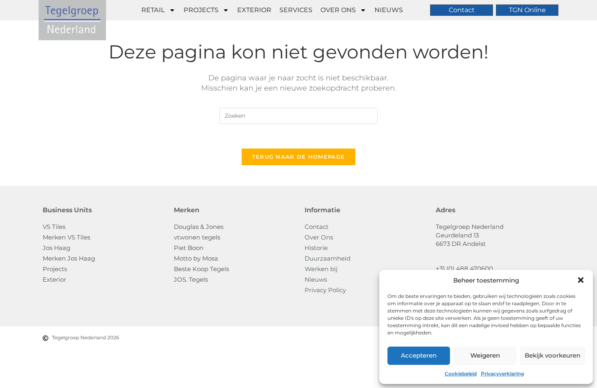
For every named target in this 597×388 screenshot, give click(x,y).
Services (295, 10)
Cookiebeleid (461, 374)
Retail (153, 10)
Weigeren (485, 355)
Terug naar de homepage (298, 156)
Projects (201, 10)
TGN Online (527, 10)
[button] (581, 280)
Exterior (254, 10)
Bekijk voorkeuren (552, 355)
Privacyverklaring (502, 374)
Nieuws (388, 10)
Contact (462, 10)
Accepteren (419, 355)
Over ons (338, 10)
